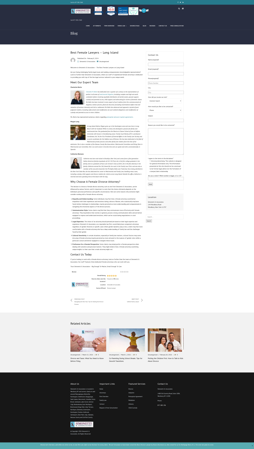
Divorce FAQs (134, 26)
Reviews (152, 26)
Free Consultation (177, 26)
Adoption (131, 393)
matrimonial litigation (106, 94)
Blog (144, 26)
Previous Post (88, 301)
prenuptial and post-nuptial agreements (120, 117)
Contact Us (163, 26)
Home (88, 26)
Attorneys (97, 26)
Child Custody (132, 408)
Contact (102, 404)
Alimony (131, 404)
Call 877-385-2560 (76, 20)
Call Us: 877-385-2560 (76, 2)
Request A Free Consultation (109, 408)
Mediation (131, 400)
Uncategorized (104, 61)
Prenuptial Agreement (135, 396)
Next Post (133, 300)
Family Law (121, 26)
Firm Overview (109, 26)
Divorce (130, 389)
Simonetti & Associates (87, 61)
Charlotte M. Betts (91, 92)
